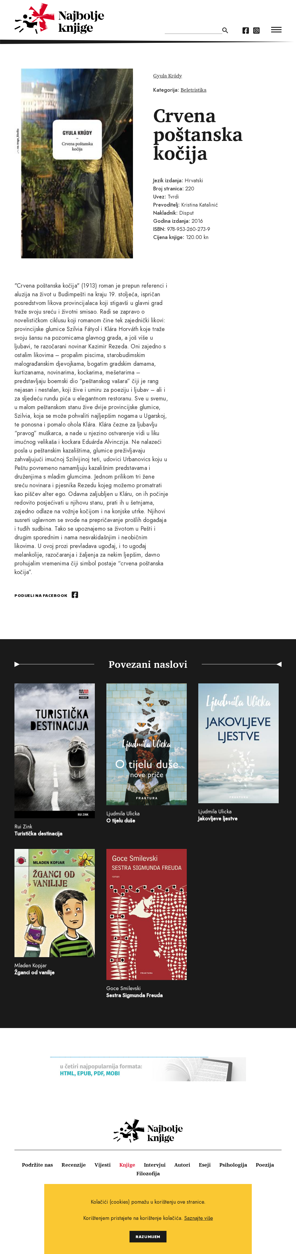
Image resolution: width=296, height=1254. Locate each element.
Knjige (127, 1164)
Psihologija (233, 1164)
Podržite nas (37, 1164)
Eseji (205, 1164)
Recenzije (74, 1164)
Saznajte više (198, 1218)
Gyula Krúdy (167, 75)
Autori (182, 1164)
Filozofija (148, 1173)
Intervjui (155, 1164)
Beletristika (193, 89)
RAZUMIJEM (148, 1236)
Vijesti (103, 1164)
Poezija (265, 1164)
